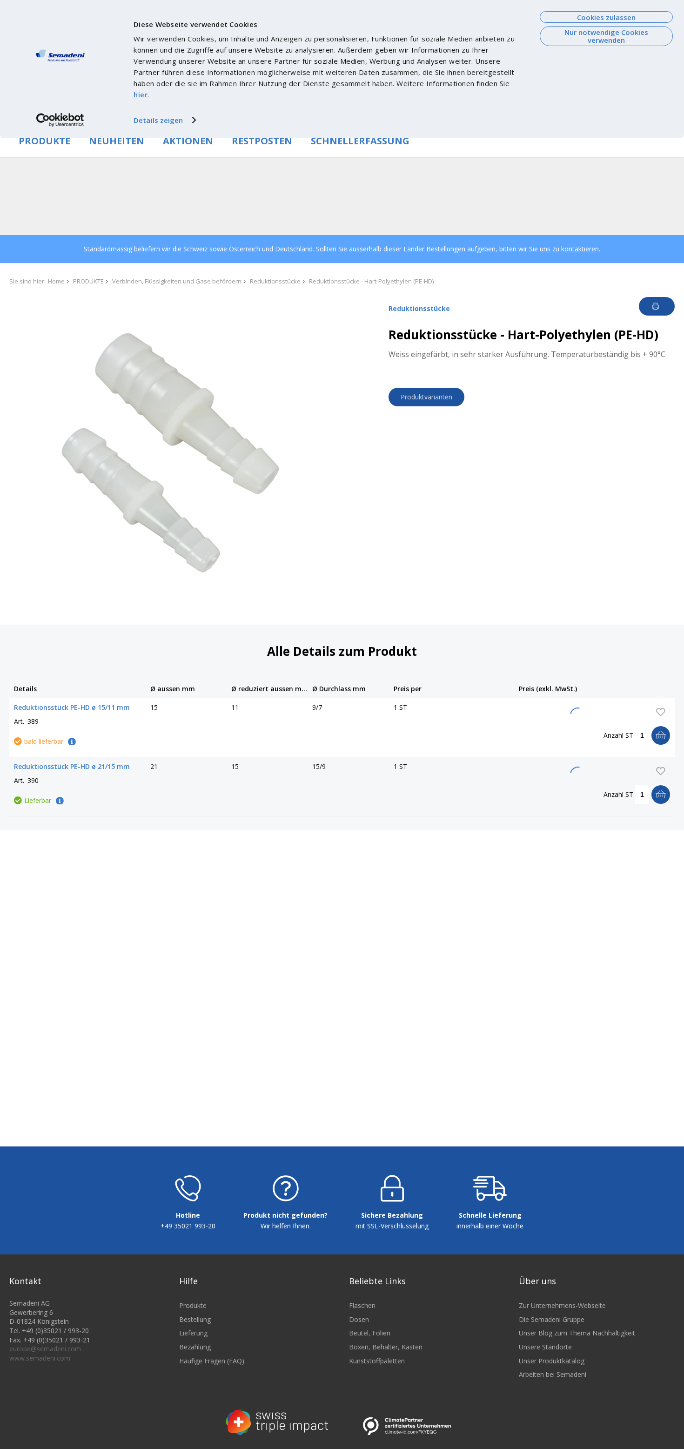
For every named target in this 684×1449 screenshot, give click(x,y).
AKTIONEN (188, 141)
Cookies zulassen (606, 17)
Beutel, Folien (369, 1332)
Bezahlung (195, 1346)
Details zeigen (158, 120)
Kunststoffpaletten (377, 1360)
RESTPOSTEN (262, 141)
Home (56, 281)
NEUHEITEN (116, 141)
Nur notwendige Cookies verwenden (606, 36)
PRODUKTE (44, 141)
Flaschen (362, 1305)
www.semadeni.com (39, 1358)
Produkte (193, 1305)
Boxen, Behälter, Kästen (385, 1346)
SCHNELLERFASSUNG (360, 141)
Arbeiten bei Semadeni (552, 1374)
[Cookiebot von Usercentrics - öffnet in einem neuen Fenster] (60, 120)
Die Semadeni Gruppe (551, 1319)
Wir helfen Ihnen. (286, 1225)
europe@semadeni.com (45, 1348)
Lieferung (193, 1332)
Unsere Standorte (545, 1346)
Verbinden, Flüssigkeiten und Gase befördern (176, 281)
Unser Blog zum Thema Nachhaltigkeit (577, 1332)
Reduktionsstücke (275, 281)
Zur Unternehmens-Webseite (562, 1305)
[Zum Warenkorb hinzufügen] (660, 735)
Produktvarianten (426, 396)
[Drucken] (657, 306)
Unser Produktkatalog (551, 1360)
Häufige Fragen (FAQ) (211, 1360)
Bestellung (195, 1319)
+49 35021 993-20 (188, 1225)
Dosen (359, 1319)
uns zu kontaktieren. (570, 248)
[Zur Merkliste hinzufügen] (660, 712)
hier (141, 94)
